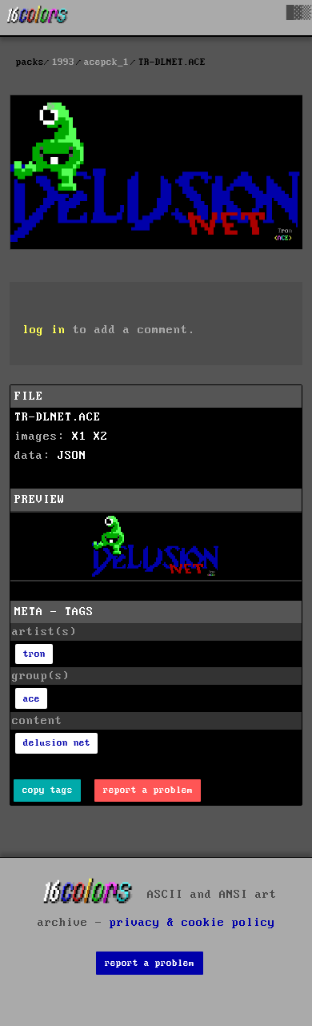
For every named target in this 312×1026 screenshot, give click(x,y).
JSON (72, 455)
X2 (101, 436)
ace (31, 699)
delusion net (56, 743)
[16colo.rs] (37, 17)
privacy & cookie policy (192, 922)
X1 (79, 436)
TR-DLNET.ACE (57, 417)
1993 (63, 62)
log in (44, 330)
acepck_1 (106, 62)
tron (34, 654)
